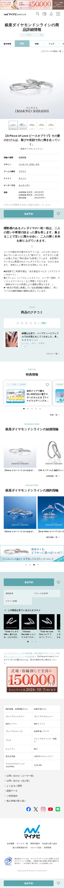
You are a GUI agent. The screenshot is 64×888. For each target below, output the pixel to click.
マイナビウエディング (13, 653)
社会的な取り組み (49, 843)
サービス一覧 (22, 843)
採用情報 (47, 847)
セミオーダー (24, 185)
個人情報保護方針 (20, 847)
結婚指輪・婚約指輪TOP (35, 653)
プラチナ (22, 171)
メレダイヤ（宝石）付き (29, 164)
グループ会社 (35, 847)
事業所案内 (35, 843)
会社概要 (10, 843)
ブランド (52, 653)
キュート (22, 178)
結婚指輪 (22, 157)
